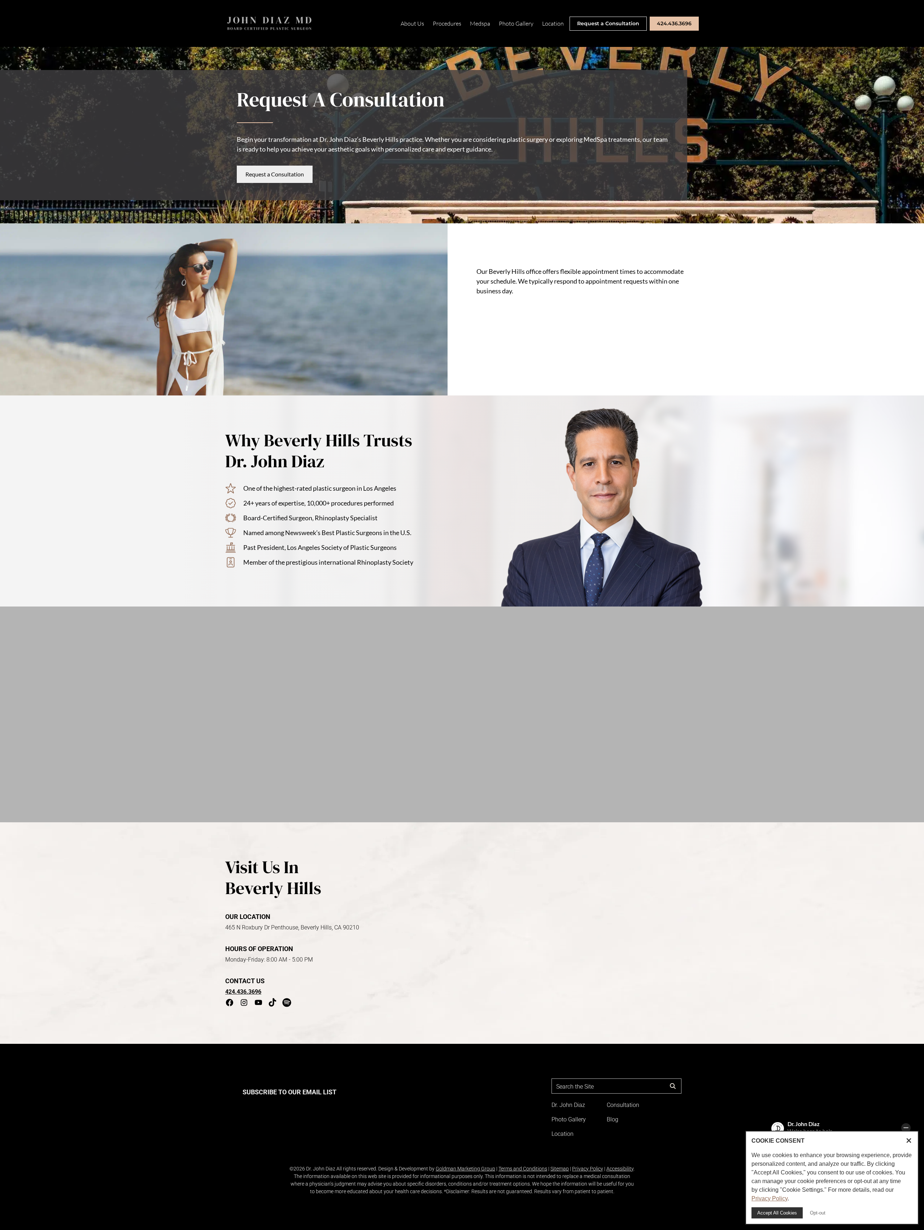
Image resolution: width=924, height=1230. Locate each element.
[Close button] (908, 1141)
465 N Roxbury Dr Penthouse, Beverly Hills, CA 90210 (292, 927)
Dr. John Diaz (568, 1105)
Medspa (480, 23)
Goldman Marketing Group (465, 1169)
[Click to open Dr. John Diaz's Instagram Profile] (244, 1003)
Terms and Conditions (522, 1169)
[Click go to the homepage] (269, 23)
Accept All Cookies (777, 1213)
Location (553, 23)
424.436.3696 (674, 23)
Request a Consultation (608, 23)
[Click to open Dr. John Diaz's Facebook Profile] (229, 1003)
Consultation (623, 1105)
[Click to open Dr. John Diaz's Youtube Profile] (258, 1003)
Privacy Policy (587, 1169)
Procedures (447, 23)
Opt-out (817, 1213)
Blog (612, 1119)
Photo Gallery (516, 23)
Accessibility (619, 1169)
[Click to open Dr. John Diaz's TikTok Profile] (272, 1003)
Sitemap (559, 1169)
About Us (412, 23)
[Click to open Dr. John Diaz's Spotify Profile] (286, 1003)
